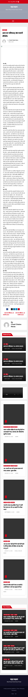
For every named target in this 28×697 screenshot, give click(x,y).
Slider (12, 465)
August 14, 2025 (9, 550)
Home (13, 693)
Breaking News (7, 465)
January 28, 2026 (9, 436)
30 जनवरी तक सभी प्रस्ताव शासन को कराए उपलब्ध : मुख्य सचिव (13, 633)
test (15, 693)
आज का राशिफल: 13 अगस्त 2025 (13, 361)
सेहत (8, 541)
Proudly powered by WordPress (10, 688)
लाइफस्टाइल (12, 502)
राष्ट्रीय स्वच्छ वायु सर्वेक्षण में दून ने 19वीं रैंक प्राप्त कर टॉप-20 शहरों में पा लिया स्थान (13, 507)
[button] (23, 21)
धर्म (4, 359)
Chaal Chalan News (13, 40)
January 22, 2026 (9, 473)
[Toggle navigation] (13, 21)
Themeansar (13, 690)
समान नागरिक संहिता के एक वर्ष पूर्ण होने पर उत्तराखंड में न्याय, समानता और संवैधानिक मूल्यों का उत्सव (14, 432)
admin (16, 436)
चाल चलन (14, 7)
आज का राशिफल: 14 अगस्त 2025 (13, 346)
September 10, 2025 (10, 512)
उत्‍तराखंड (16, 465)
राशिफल (7, 359)
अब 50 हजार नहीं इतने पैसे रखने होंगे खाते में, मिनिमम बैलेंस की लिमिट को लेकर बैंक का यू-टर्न (14, 546)
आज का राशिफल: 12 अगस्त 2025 (13, 376)
